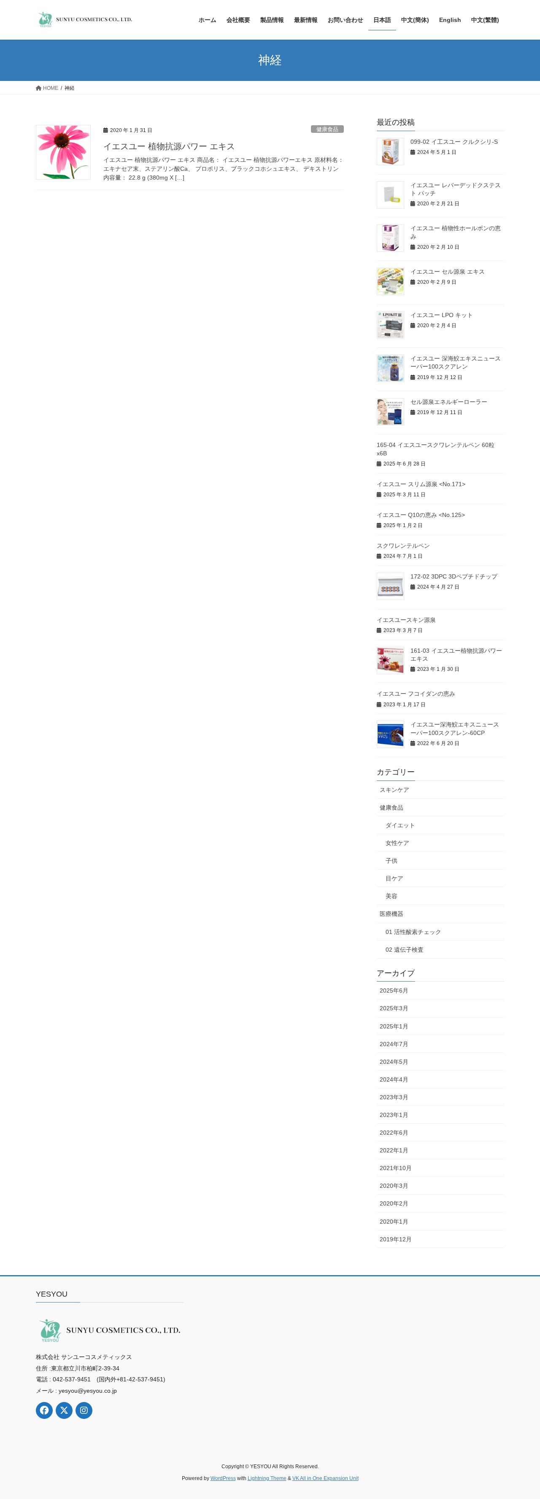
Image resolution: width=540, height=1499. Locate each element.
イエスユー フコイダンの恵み (416, 693)
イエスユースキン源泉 (406, 619)
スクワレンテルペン (403, 545)
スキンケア (394, 789)
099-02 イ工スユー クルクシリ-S (454, 141)
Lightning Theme (267, 1478)
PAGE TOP (519, 1446)
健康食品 (327, 129)
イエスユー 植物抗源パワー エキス (169, 146)
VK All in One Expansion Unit (325, 1478)
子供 (391, 860)
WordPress (223, 1478)
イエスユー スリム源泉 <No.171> (421, 484)
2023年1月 (394, 1114)
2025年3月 (394, 1008)
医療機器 (391, 913)
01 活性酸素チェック (413, 931)
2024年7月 (394, 1044)
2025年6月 (394, 990)
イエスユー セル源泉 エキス (447, 271)
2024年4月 (394, 1079)
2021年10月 (396, 1168)
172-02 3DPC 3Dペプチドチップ (453, 576)
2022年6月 (394, 1132)
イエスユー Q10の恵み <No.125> (421, 514)
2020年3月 (394, 1185)
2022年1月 (394, 1150)
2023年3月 (394, 1097)
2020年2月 (394, 1203)
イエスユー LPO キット (441, 315)
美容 (391, 896)
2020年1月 (394, 1221)
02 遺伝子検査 (405, 949)
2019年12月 (396, 1239)
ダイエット (400, 825)
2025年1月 (394, 1026)
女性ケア (397, 843)
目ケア (394, 878)
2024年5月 (394, 1061)
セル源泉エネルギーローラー (448, 401)
